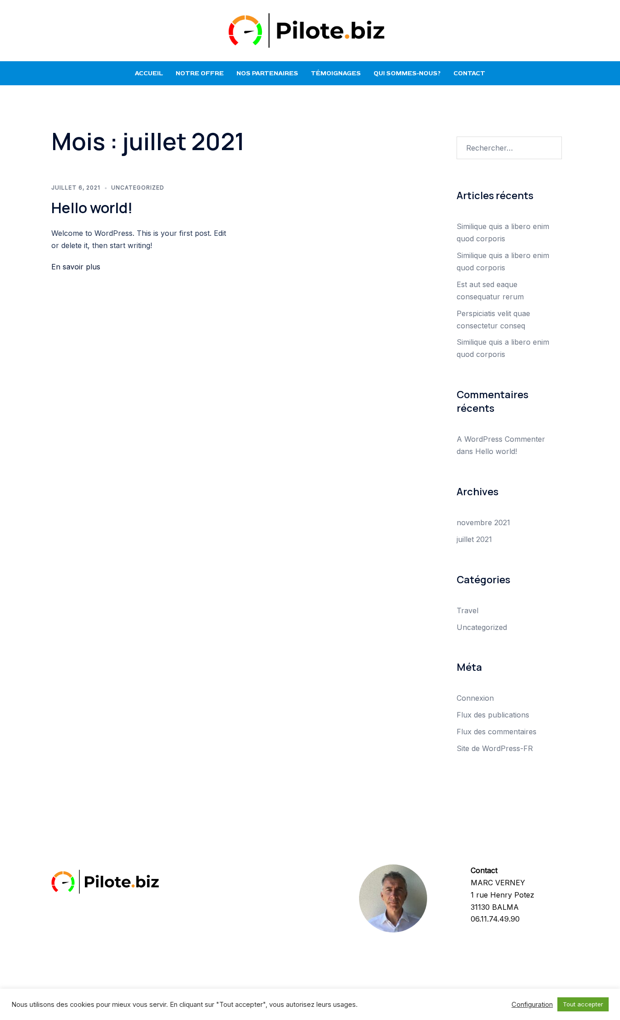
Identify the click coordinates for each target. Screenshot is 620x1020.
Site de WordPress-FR (495, 748)
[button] (55, 30)
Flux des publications (493, 714)
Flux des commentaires (496, 731)
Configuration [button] (532, 1004)
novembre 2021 (483, 522)
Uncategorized (137, 187)
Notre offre (200, 73)
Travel (467, 610)
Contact (469, 73)
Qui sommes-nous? (407, 73)
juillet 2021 (474, 539)
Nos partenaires (267, 73)
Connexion (475, 698)
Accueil (149, 73)
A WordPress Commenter (501, 439)
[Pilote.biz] (310, 29)
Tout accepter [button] (583, 1004)
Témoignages (336, 73)
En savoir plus (75, 266)
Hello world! (92, 208)
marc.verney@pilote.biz (511, 931)
